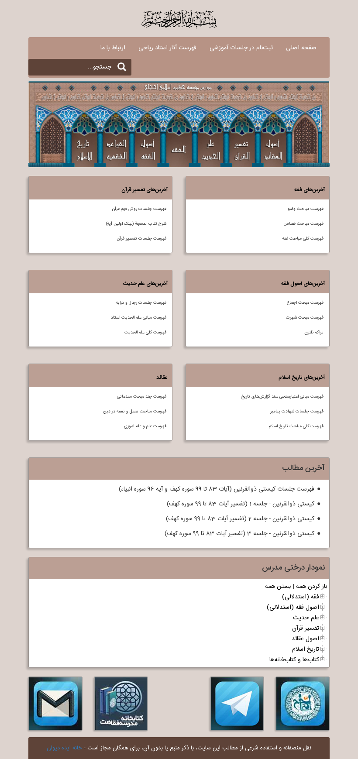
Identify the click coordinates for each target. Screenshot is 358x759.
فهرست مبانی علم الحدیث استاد (138, 317)
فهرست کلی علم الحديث (145, 332)
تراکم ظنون (314, 332)
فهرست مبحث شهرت (305, 317)
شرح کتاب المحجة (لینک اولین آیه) (136, 223)
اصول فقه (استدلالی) (293, 607)
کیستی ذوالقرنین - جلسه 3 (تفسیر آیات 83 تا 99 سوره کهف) (239, 534)
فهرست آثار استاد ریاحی (167, 48)
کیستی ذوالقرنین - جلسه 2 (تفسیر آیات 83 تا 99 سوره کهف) (240, 519)
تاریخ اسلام (305, 649)
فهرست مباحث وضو (306, 209)
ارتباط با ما (112, 48)
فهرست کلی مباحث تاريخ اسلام (296, 426)
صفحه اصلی (301, 48)
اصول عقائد (305, 639)
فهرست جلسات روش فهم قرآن (139, 209)
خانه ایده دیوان (64, 748)
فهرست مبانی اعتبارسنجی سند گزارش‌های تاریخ (282, 396)
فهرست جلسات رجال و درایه (141, 302)
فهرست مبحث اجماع (305, 302)
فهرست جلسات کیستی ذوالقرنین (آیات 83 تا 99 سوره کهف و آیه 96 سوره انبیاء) (216, 489)
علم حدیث (306, 618)
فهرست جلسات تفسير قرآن (141, 238)
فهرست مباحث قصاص (303, 223)
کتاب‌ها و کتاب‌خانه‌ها (294, 660)
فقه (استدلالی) (300, 597)
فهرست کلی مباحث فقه (303, 238)
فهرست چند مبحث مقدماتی (141, 396)
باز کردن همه (311, 586)
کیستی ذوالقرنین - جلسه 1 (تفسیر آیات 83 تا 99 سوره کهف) (240, 504)
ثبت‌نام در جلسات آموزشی (241, 48)
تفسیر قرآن (305, 628)
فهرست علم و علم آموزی (145, 426)
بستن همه (278, 586)
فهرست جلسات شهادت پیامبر (297, 411)
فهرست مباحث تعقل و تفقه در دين (134, 411)
